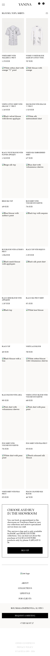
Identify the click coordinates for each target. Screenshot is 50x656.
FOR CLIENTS (25, 598)
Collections (25, 588)
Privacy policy (25, 647)
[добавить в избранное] (21, 20)
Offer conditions (25, 643)
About (25, 583)
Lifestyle (25, 593)
